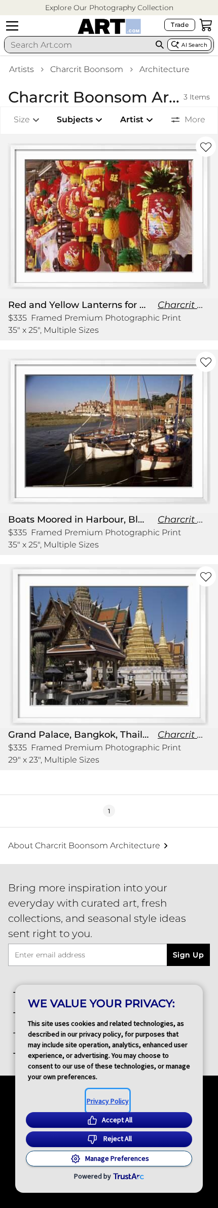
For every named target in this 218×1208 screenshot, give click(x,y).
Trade (180, 24)
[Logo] (109, 26)
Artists (21, 69)
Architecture (164, 69)
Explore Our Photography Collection (109, 7)
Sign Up (188, 954)
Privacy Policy (108, 1101)
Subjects (75, 119)
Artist (131, 119)
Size (22, 119)
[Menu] (12, 26)
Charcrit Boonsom (86, 69)
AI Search (194, 45)
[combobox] (78, 45)
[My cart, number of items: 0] (206, 25)
